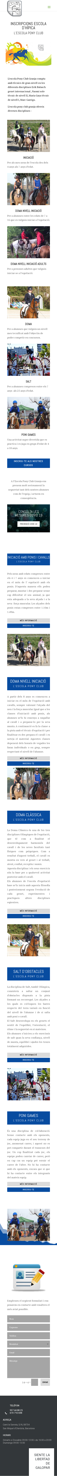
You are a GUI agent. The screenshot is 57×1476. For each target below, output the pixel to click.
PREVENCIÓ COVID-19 (28, 524)
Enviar (45, 1382)
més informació (28, 620)
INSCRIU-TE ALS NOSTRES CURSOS (28, 463)
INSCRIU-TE (28, 625)
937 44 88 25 (16, 1410)
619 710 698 (16, 1413)
